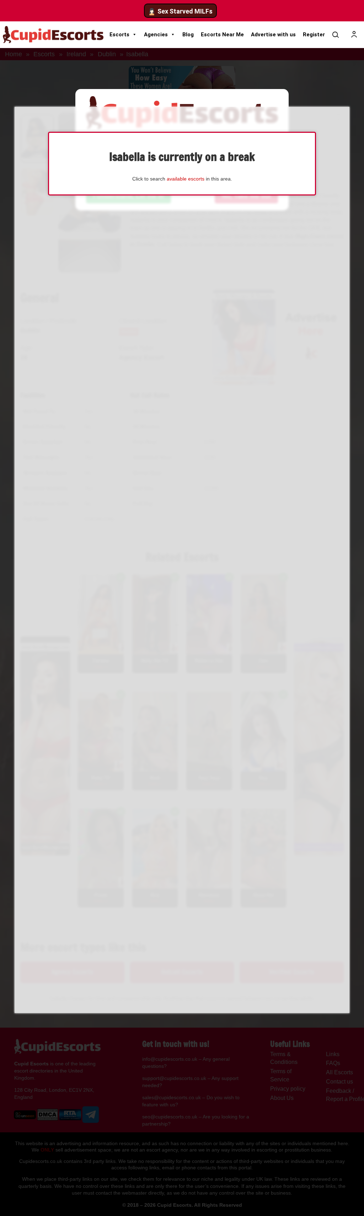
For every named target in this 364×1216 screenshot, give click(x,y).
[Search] (335, 34)
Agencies (156, 34)
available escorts (185, 179)
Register (314, 34)
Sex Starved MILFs (185, 11)
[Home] (53, 34)
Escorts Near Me (222, 34)
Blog (188, 34)
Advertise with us (273, 34)
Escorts (119, 34)
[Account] (354, 34)
